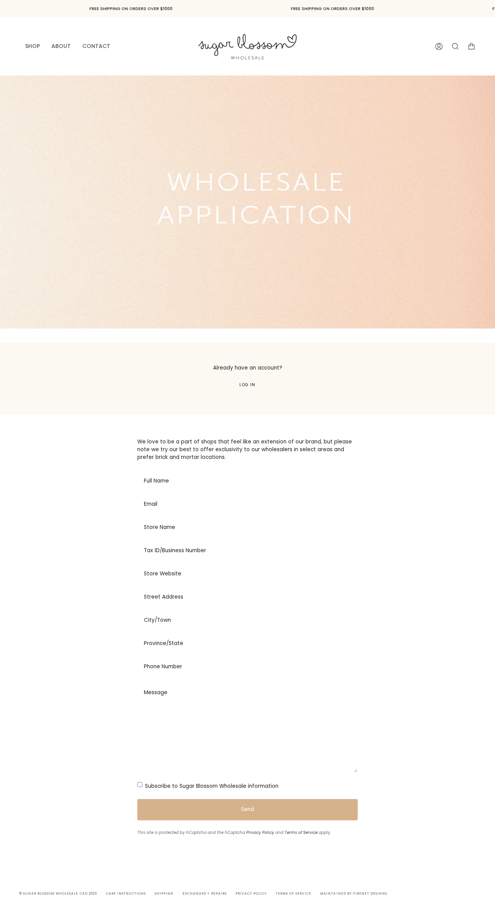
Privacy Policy (260, 832)
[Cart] (471, 46)
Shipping (164, 893)
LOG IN (247, 385)
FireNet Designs (370, 893)
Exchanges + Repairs (204, 893)
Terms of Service (301, 832)
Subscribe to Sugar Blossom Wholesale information (210, 786)
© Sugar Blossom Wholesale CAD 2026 (58, 893)
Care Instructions (126, 893)
